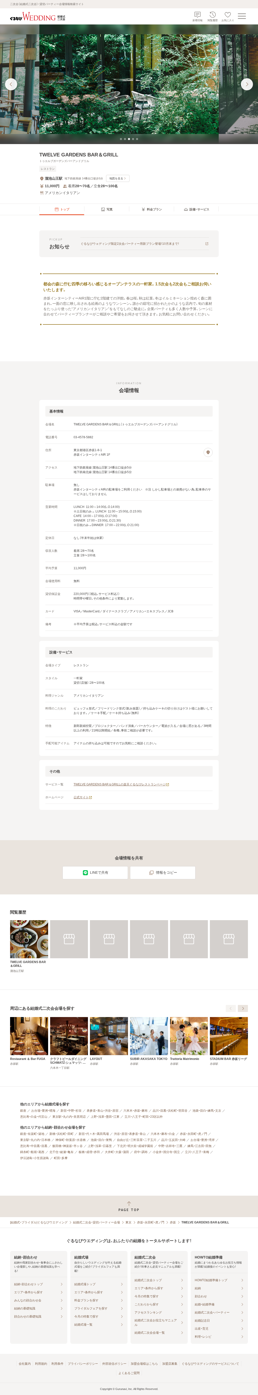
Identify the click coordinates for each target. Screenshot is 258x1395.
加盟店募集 (169, 1363)
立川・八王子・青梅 (197, 1152)
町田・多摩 (61, 1158)
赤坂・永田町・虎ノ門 (193, 1134)
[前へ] (231, 1008)
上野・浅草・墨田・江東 (105, 1116)
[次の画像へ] (247, 84)
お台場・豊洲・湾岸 (202, 1140)
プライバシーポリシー (83, 1363)
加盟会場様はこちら (144, 1363)
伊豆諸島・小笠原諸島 (34, 1158)
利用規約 (41, 1363)
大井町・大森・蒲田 (117, 1152)
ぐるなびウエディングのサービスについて (210, 1363)
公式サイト (81, 797)
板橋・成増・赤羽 (89, 1152)
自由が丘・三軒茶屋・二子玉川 (136, 1140)
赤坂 (173, 1222)
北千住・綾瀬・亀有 (61, 1152)
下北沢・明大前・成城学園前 (135, 1146)
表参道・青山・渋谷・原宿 (102, 1110)
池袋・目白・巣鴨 (101, 1140)
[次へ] (243, 1008)
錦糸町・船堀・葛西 (32, 1152)
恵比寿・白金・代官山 (33, 1116)
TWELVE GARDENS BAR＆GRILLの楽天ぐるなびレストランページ (120, 784)
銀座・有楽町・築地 (32, 1134)
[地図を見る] (208, 452)
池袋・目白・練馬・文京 (206, 1110)
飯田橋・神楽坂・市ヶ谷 (67, 1146)
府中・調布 (141, 1152)
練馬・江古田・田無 (199, 1146)
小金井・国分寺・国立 (166, 1152)
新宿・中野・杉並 (71, 1110)
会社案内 (25, 1363)
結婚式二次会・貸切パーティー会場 (96, 1222)
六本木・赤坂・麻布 (135, 1110)
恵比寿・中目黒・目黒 (33, 1146)
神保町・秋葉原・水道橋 (70, 1140)
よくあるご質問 (129, 1373)
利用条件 (57, 1363)
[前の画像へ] (11, 84)
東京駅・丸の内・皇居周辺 (69, 1116)
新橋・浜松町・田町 (61, 1134)
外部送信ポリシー (114, 1363)
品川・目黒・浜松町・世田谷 (170, 1110)
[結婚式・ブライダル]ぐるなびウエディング (39, 1222)
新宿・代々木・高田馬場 (94, 1134)
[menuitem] (61, 209)
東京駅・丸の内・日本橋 (35, 1140)
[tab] (121, 139)
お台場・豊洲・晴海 (43, 1110)
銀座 (23, 1110)
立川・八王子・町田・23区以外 (143, 1116)
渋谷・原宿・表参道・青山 (130, 1134)
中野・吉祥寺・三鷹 (170, 1146)
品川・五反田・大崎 (173, 1140)
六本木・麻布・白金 (163, 1134)
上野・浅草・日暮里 (100, 1146)
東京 (128, 1222)
